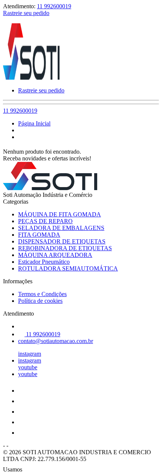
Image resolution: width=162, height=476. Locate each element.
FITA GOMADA (39, 234)
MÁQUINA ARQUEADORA (55, 255)
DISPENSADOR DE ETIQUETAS (61, 241)
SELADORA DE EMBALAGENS (61, 228)
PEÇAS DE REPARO (45, 221)
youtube (27, 367)
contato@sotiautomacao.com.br (55, 341)
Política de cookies (40, 301)
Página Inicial (34, 123)
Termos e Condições (42, 294)
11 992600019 (54, 6)
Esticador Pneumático (44, 261)
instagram (29, 354)
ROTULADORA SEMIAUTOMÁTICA (68, 268)
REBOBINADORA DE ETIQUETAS (65, 248)
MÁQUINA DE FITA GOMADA (59, 214)
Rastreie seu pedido (26, 13)
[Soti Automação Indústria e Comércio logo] (31, 77)
